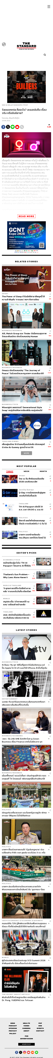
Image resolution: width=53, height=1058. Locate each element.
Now (40, 1025)
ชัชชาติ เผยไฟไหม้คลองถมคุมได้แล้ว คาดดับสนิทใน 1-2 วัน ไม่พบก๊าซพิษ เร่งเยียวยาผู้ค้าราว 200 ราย (33, 522)
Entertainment (10, 699)
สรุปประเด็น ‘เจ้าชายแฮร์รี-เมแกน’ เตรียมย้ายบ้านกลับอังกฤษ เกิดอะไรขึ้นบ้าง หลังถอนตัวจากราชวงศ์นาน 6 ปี (16, 603)
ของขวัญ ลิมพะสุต (26, 489)
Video (26, 1025)
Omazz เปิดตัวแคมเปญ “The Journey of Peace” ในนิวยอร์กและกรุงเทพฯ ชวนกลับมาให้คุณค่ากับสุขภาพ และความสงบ (23, 372)
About (26, 1031)
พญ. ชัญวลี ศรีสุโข (12, 118)
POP (26, 105)
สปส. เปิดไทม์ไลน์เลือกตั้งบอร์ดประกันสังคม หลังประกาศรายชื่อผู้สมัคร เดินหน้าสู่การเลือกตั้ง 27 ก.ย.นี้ (17, 616)
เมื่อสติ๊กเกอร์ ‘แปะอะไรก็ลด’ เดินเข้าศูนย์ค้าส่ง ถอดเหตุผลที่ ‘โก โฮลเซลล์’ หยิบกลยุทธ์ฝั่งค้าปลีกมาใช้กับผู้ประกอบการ (24, 777)
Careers (26, 1028)
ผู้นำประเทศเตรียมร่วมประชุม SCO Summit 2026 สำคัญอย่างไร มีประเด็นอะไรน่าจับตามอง (23, 962)
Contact (40, 1031)
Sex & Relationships (12, 105)
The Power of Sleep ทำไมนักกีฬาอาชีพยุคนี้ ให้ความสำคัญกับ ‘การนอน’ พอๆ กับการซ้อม (23, 298)
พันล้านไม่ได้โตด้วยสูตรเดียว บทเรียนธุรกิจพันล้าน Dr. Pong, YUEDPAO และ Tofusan (23, 999)
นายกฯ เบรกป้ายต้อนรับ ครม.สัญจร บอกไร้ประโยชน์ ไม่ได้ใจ (32, 536)
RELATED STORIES (26, 261)
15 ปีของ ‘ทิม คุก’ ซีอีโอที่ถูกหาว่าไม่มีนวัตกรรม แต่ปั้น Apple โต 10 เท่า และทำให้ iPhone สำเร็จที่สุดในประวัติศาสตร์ (24, 666)
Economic (8, 560)
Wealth (26, 1023)
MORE (26, 453)
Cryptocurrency (11, 920)
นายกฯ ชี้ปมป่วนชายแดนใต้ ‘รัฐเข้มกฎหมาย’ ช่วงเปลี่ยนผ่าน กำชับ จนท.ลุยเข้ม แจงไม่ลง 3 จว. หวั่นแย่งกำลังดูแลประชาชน (23, 851)
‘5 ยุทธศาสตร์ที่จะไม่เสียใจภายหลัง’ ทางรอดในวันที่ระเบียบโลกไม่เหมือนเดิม (17, 590)
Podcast (13, 1025)
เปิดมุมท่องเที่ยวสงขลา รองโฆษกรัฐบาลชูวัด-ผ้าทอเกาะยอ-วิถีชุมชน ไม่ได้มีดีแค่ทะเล (24, 814)
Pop (40, 1023)
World (6, 585)
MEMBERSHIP (26, 1044)
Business (6, 330)
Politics (23, 517)
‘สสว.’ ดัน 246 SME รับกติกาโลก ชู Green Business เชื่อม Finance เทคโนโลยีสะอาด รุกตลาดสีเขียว (22, 740)
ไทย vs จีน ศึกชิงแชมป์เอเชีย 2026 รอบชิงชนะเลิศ (31, 480)
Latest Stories (26, 630)
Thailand (6, 441)
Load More (26, 1006)
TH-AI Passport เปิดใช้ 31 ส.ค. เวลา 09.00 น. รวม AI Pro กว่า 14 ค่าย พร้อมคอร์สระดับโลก (31, 508)
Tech (15, 404)
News (16, 441)
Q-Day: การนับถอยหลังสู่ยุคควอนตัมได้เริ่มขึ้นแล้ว (32, 494)
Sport (5, 293)
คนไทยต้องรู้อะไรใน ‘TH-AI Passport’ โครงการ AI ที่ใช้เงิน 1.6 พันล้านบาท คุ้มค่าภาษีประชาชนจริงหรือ (17, 564)
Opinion (13, 1028)
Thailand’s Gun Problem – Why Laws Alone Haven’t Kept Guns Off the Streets (16, 576)
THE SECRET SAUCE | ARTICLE (16, 994)
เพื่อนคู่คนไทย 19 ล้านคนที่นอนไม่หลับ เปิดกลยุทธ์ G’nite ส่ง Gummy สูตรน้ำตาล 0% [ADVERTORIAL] (23, 446)
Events (40, 1028)
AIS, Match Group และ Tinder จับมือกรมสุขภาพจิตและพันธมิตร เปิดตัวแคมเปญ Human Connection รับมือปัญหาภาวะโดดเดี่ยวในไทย (24, 335)
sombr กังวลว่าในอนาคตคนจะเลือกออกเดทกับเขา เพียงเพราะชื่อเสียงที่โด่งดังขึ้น (23, 703)
